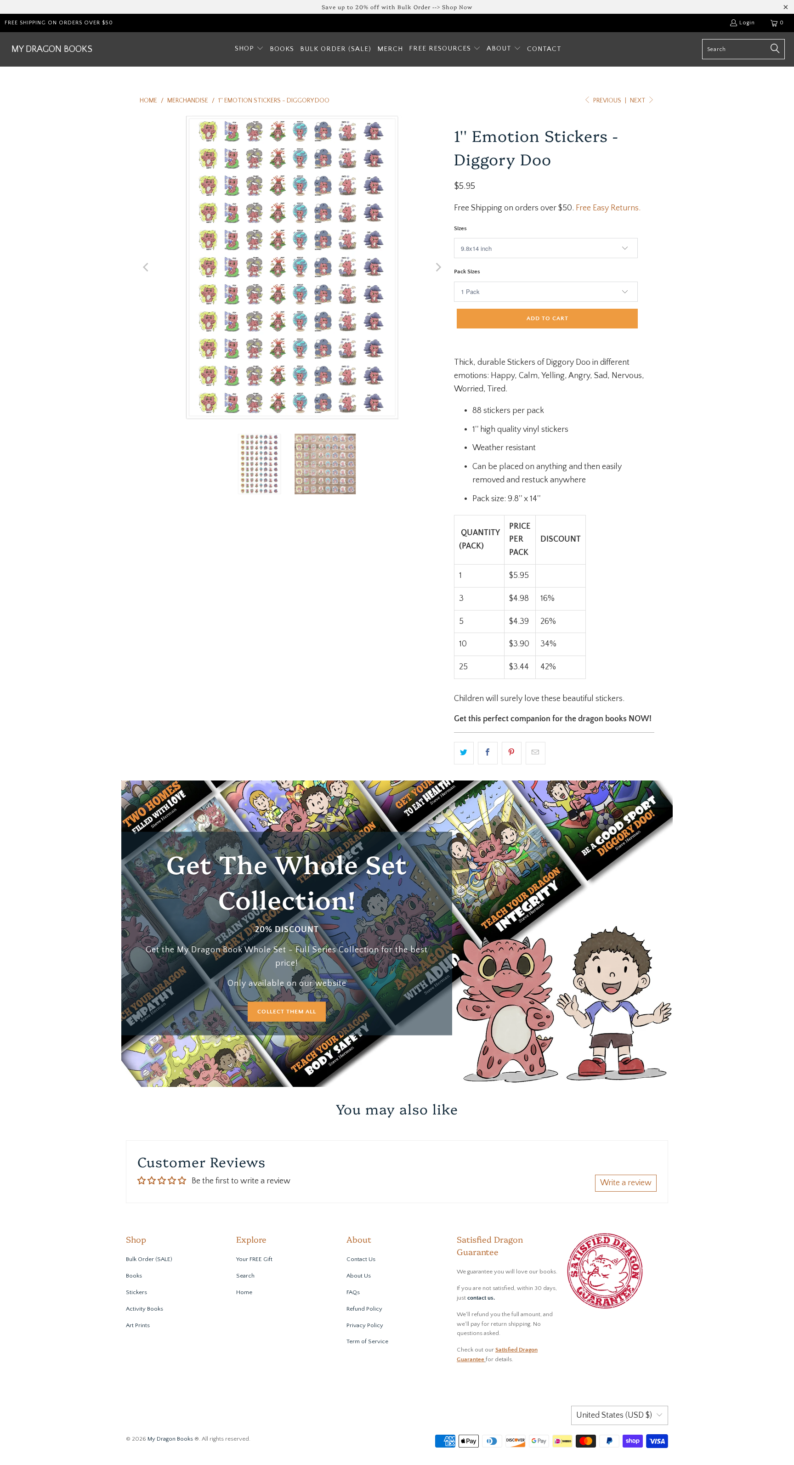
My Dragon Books (170, 1439)
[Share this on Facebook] (488, 753)
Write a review (626, 1183)
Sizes (460, 228)
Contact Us (360, 1259)
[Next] (438, 267)
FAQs (353, 1292)
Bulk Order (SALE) (149, 1259)
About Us (358, 1276)
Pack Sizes (467, 271)
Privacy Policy (364, 1325)
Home (244, 1292)
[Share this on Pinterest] (512, 753)
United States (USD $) (614, 1415)
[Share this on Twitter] (464, 753)
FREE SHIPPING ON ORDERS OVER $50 (59, 23)
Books (134, 1276)
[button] (249, 49)
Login (747, 23)
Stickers (136, 1292)
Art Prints (138, 1325)
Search (245, 1276)
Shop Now (457, 7)
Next (638, 100)
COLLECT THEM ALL (286, 1011)
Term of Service (367, 1341)
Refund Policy (364, 1309)
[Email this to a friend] (535, 753)
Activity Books (144, 1309)
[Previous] (146, 267)
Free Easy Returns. (608, 208)
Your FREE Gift (254, 1259)
